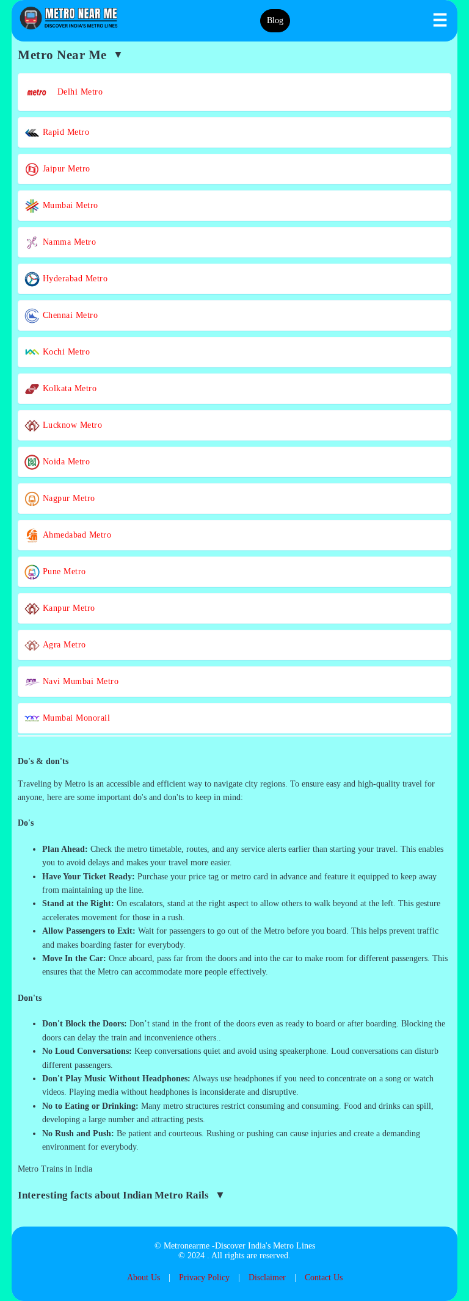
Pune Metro (63, 571)
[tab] (234, 761)
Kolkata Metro (68, 388)
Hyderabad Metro (73, 278)
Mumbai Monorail (75, 718)
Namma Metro (68, 242)
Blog (275, 20)
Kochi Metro (65, 351)
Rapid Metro (64, 132)
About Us (143, 1277)
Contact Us (324, 1277)
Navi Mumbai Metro (79, 681)
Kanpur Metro (67, 608)
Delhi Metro (76, 91)
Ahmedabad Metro (75, 534)
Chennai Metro (69, 315)
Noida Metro (65, 461)
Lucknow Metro (71, 425)
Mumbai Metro (69, 205)
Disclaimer (267, 1277)
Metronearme (186, 1245)
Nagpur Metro (67, 498)
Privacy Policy (204, 1277)
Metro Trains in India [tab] (55, 1168)
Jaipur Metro (65, 168)
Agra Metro (63, 644)
